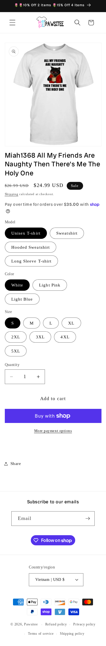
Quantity (12, 364)
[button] (12, 22)
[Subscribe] (87, 518)
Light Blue (22, 299)
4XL (64, 336)
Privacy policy (84, 624)
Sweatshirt (66, 233)
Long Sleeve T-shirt (31, 261)
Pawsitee (31, 625)
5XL (15, 351)
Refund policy (56, 624)
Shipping (11, 194)
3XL (40, 336)
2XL (15, 336)
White (17, 285)
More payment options (53, 431)
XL (71, 323)
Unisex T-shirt (25, 233)
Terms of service (40, 634)
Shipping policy (72, 634)
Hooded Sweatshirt (30, 247)
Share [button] (15, 463)
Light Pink (49, 285)
